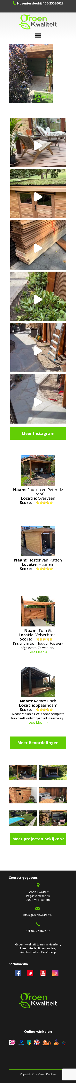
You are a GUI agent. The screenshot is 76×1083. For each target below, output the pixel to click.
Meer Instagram (38, 433)
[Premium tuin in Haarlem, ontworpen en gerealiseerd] (38, 299)
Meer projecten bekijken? (38, 838)
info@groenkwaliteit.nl (37, 915)
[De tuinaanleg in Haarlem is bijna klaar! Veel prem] (38, 402)
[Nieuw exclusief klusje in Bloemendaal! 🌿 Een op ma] (38, 248)
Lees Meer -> (38, 652)
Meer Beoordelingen (38, 742)
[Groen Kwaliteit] (38, 22)
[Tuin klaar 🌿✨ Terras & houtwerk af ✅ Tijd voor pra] (38, 350)
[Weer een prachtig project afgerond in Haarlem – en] (38, 145)
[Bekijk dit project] (23, 773)
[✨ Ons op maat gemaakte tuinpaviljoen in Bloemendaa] (38, 197)
